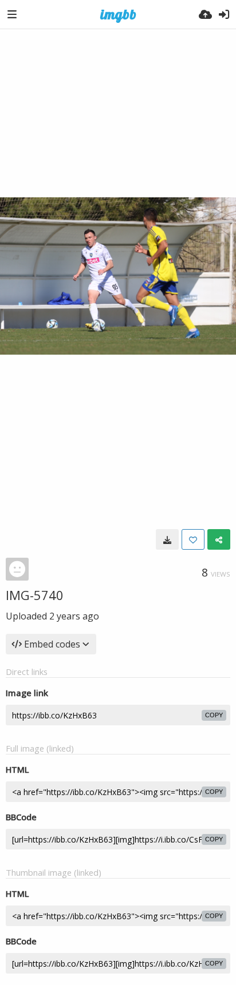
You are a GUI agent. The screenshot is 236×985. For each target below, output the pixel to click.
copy (214, 715)
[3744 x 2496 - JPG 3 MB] (167, 539)
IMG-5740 (35, 594)
